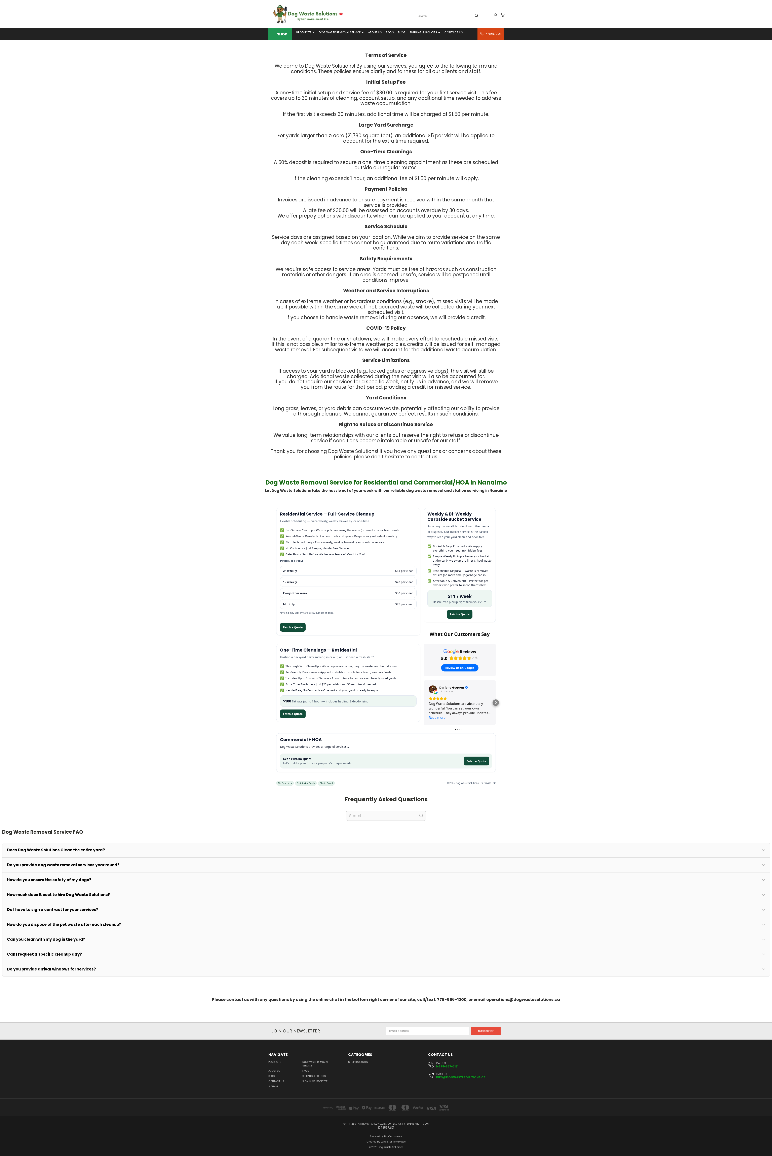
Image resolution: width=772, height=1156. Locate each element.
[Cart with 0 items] (503, 15)
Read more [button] (437, 717)
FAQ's (390, 32)
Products (304, 32)
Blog (402, 32)
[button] (424, 702)
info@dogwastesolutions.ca (461, 1077)
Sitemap (273, 1086)
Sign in (307, 1081)
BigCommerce (393, 1136)
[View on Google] (433, 689)
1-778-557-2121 (447, 1066)
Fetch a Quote (293, 627)
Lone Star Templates (393, 1141)
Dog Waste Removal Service (340, 32)
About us (375, 32)
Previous (761, 1143)
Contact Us (454, 32)
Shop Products (358, 1062)
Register (322, 1081)
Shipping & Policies (424, 32)
